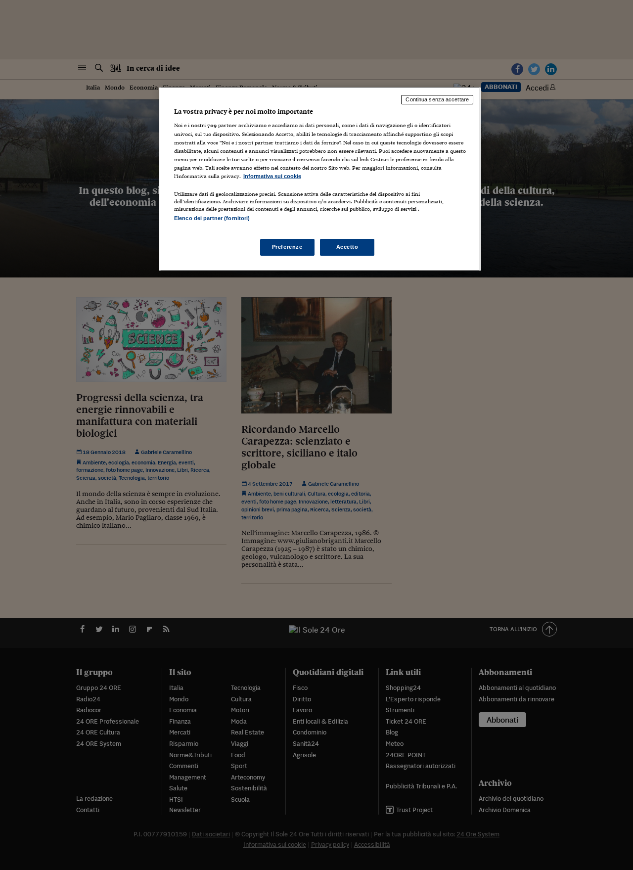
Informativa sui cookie (272, 176)
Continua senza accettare (437, 99)
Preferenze (287, 247)
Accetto (347, 247)
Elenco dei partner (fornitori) (212, 218)
